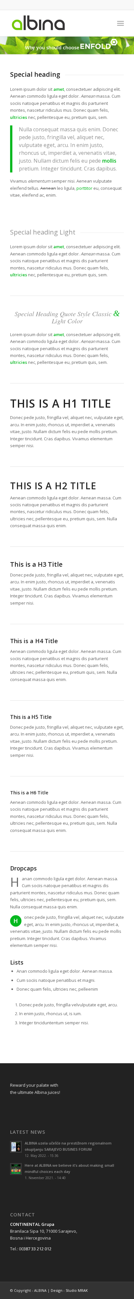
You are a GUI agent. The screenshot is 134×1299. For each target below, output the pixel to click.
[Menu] (120, 23)
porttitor (84, 188)
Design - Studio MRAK (69, 1290)
